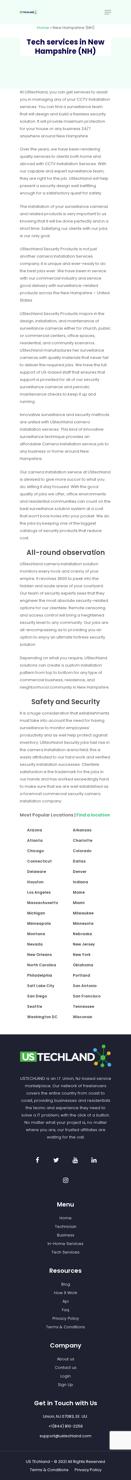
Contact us (65, 1367)
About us (65, 1359)
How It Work (65, 1293)
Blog (65, 1284)
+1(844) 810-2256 (65, 1426)
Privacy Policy (65, 1318)
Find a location (93, 815)
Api (65, 1301)
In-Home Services (65, 1244)
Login (65, 1376)
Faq (65, 1310)
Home (43, 28)
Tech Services (65, 1252)
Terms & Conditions (65, 1327)
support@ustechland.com (65, 1436)
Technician (65, 1226)
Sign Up (65, 1385)
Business (65, 1235)
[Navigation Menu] (107, 12)
